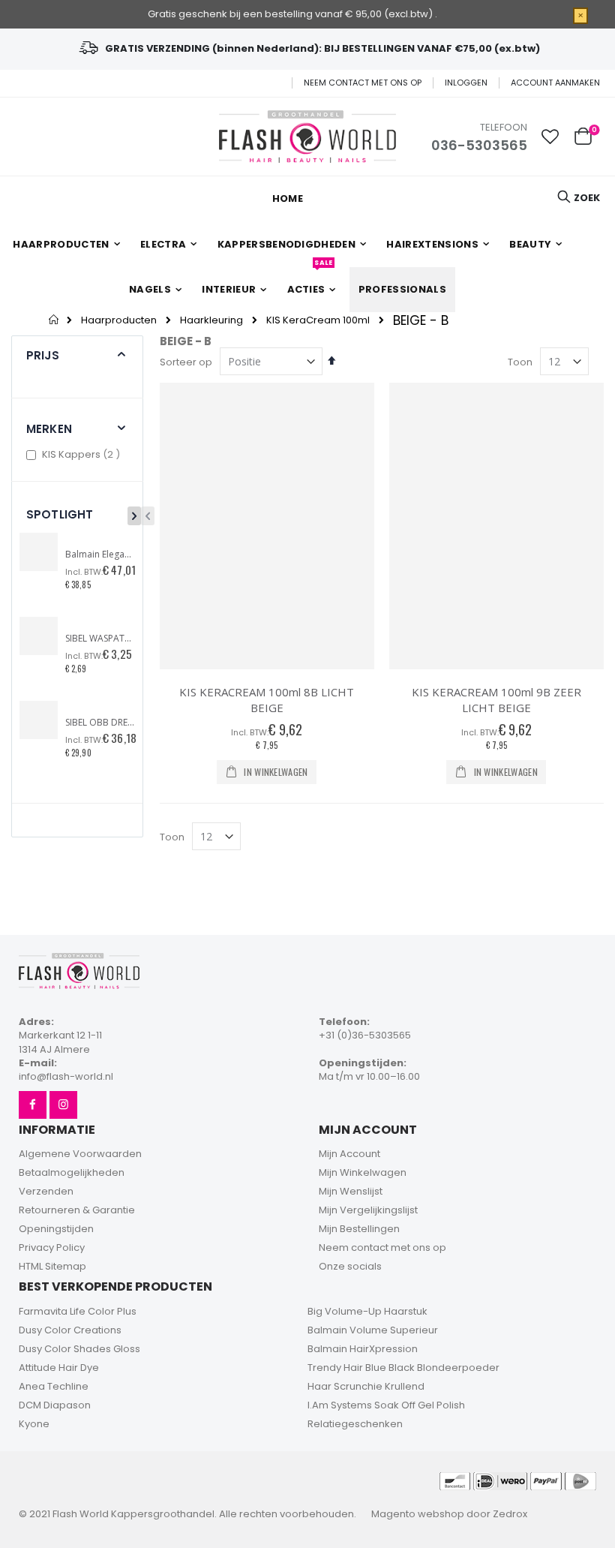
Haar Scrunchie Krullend (366, 1386)
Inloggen (466, 83)
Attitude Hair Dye (59, 1367)
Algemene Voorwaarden (80, 1154)
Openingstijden (56, 1229)
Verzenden (46, 1191)
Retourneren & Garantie (77, 1210)
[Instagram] (63, 1105)
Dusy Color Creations (70, 1330)
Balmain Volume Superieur (373, 1330)
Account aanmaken (555, 83)
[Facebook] (32, 1105)
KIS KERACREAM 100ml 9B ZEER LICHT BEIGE (496, 700)
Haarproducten (119, 320)
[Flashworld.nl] (307, 136)
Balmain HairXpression (363, 1349)
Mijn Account (349, 1154)
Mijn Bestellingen (359, 1229)
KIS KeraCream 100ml (318, 320)
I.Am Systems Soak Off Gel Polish (386, 1405)
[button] (550, 137)
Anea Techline (53, 1386)
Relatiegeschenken (355, 1424)
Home (54, 319)
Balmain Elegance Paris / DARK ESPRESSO (100, 555)
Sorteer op (186, 362)
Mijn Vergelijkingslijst (368, 1210)
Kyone (34, 1424)
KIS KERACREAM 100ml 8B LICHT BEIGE (266, 700)
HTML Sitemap (52, 1266)
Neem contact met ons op (363, 83)
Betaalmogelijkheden (71, 1172)
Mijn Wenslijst (350, 1191)
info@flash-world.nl (66, 1076)
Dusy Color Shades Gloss (79, 1349)
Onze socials (350, 1266)
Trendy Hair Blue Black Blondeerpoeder (404, 1367)
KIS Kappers (83, 454)
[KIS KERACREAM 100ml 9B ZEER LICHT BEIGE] (496, 526)
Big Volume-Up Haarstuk (368, 1311)
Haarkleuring (211, 320)
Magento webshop (417, 1514)
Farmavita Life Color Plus (77, 1311)
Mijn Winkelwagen (362, 1172)
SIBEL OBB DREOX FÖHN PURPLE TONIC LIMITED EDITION (100, 723)
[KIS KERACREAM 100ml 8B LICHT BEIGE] (267, 526)
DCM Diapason (55, 1405)
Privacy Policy (52, 1247)
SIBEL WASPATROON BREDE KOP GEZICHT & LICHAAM (100, 639)
